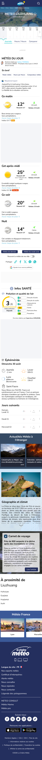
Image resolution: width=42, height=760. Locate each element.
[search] (38, 3)
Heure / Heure (20, 41)
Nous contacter (8, 689)
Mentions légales (11, 738)
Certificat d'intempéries (11, 674)
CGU (20, 738)
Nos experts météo (10, 670)
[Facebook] (7, 719)
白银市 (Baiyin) (18, 8)
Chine (6, 8)
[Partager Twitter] (25, 261)
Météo (2, 8)
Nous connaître (8, 682)
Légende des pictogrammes (14, 693)
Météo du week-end (31, 252)
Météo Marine (7, 704)
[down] (21, 525)
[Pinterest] (29, 719)
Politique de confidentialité (13, 745)
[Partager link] (15, 261)
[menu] (3, 3)
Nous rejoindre (8, 686)
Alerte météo (7, 678)
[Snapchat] (18, 719)
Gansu (11, 8)
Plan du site (33, 738)
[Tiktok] (35, 719)
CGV (25, 738)
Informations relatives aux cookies (22, 742)
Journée (8, 41)
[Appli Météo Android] (29, 730)
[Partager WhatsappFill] (34, 261)
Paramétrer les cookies (32, 745)
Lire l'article (31, 569)
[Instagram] (24, 719)
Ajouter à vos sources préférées (22, 267)
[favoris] (35, 13)
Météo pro (6, 708)
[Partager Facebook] (20, 261)
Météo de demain (9, 252)
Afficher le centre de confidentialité (22, 749)
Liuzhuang (26, 8)
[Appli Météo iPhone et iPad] (13, 730)
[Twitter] (12, 719)
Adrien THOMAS (23, 62)
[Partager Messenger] (30, 261)
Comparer (33, 41)
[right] (40, 32)
